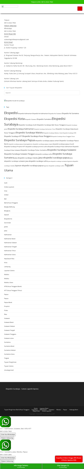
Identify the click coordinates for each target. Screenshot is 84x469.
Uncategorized (9, 370)
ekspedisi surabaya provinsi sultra (37, 147)
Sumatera (7, 342)
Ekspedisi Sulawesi (30, 119)
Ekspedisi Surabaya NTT (13, 136)
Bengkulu (7, 211)
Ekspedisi (11, 113)
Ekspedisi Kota (14, 119)
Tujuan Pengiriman (10, 362)
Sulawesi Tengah (9, 330)
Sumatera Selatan (10, 350)
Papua (6, 294)
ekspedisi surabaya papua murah (63, 144)
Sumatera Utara (9, 354)
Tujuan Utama (8, 366)
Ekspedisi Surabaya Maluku (29, 132)
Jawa (5, 231)
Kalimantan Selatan (10, 243)
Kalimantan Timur (10, 251)
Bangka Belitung (9, 207)
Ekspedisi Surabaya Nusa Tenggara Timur (63, 136)
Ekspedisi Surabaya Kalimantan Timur (44, 129)
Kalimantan (8, 235)
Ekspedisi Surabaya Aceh (27, 125)
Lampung (7, 267)
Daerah (6, 215)
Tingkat (6, 358)
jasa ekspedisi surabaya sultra (36, 161)
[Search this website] (42, 93)
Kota (5, 262)
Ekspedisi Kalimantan (25, 113)
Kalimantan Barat (9, 239)
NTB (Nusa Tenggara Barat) (13, 286)
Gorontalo (7, 223)
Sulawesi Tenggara (10, 334)
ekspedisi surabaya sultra (44, 154)
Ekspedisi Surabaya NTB (69, 133)
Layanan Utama (9, 270)
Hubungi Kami (73, 410)
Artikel (6, 195)
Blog (34, 411)
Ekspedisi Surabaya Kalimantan (21, 129)
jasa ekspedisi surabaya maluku (26, 158)
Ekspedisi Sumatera (44, 119)
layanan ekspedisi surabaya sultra (54, 166)
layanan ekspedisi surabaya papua (29, 165)
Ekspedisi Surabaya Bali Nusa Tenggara (51, 125)
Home (36, 408)
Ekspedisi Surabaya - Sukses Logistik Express (22, 389)
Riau (5, 314)
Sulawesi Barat (9, 322)
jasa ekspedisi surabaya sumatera (57, 161)
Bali (5, 199)
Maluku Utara (8, 282)
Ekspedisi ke (8, 219)
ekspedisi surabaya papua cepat (42, 144)
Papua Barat (8, 302)
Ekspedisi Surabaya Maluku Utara (53, 133)
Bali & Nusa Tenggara (11, 203)
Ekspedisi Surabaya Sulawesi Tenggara (20, 154)
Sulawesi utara (9, 338)
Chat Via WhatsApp (8, 434)
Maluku (6, 274)
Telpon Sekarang (7, 438)
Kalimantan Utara (10, 255)
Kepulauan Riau (9, 259)
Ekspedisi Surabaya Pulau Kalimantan (60, 147)
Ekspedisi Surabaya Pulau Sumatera (34, 150)
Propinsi (7, 306)
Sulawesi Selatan (9, 326)
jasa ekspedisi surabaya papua (53, 157)
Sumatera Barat (9, 346)
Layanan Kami (44, 408)
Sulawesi (7, 318)
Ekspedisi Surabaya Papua (19, 140)
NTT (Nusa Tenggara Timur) (13, 290)
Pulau (6, 310)
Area (5, 191)
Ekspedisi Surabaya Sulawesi (61, 149)
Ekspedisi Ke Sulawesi (55, 113)
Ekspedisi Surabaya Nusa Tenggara (36, 136)
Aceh (5, 183)
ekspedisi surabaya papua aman (47, 141)
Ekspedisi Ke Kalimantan (40, 113)
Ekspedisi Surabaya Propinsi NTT (14, 147)
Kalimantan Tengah (10, 247)
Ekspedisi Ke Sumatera (70, 113)
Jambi (6, 227)
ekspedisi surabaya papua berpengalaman (20, 144)
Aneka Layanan (9, 187)
